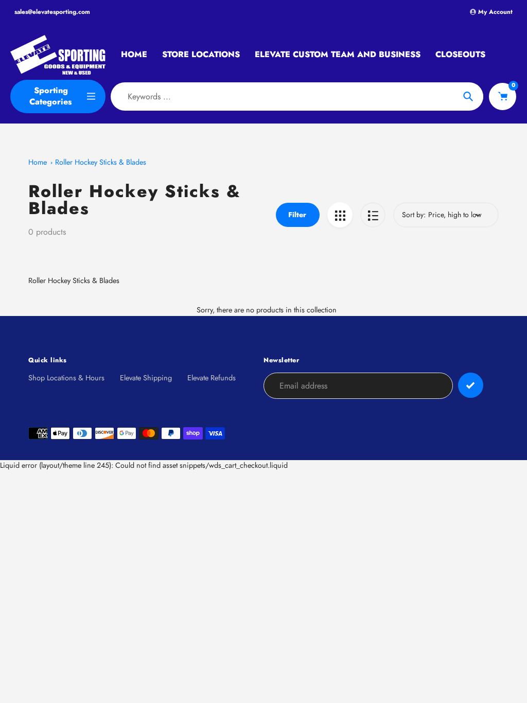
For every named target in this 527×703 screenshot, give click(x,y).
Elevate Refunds (211, 378)
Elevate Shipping (146, 378)
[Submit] (470, 385)
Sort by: (414, 214)
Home (37, 162)
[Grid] (340, 214)
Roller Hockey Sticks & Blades (100, 162)
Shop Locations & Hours (66, 378)
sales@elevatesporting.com (52, 11)
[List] (372, 214)
